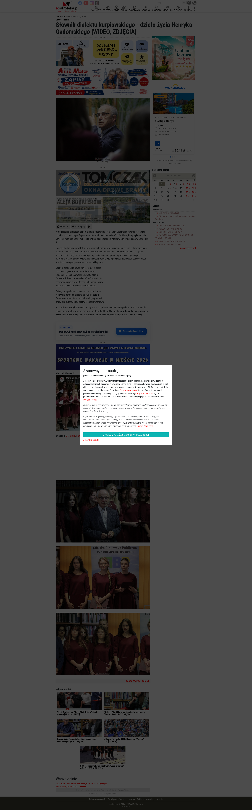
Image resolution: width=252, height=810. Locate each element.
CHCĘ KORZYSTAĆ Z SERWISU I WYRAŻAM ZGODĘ (126, 434)
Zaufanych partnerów (128, 390)
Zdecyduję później (91, 440)
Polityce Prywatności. (145, 426)
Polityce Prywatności (144, 393)
